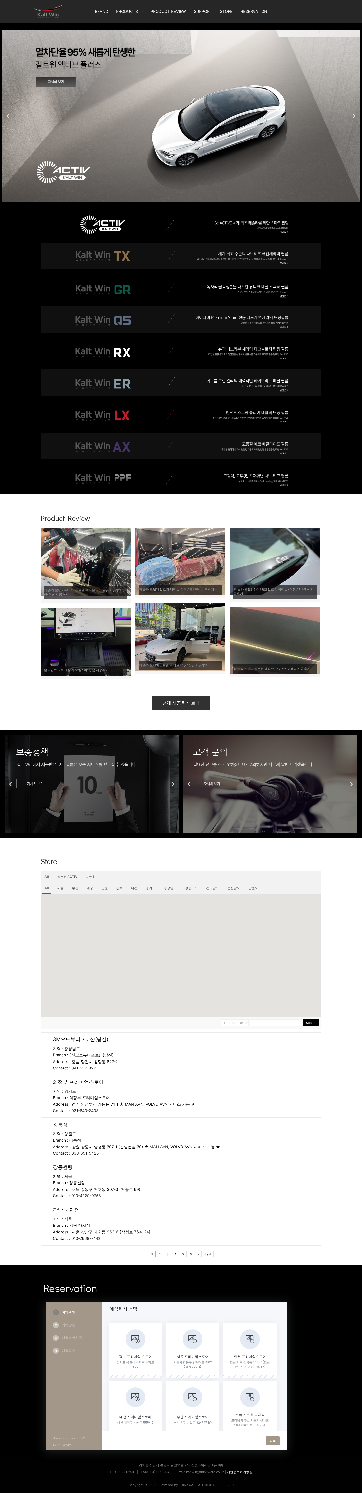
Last (208, 1254)
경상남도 (170, 888)
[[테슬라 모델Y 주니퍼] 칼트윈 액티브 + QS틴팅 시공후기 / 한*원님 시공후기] (86, 561)
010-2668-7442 (85, 1238)
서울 (60, 888)
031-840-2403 (85, 1110)
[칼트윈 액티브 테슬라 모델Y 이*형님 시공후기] (86, 641)
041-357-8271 (84, 1068)
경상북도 (191, 888)
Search (311, 1023)
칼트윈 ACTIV (67, 877)
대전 (134, 888)
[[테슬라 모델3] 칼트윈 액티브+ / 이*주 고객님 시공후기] (275, 640)
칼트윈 (90, 877)
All (46, 877)
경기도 (150, 888)
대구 (90, 888)
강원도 (253, 888)
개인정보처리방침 (239, 1472)
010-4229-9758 (86, 1195)
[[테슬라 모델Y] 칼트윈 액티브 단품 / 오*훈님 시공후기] (180, 561)
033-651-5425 (85, 1153)
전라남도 (212, 888)
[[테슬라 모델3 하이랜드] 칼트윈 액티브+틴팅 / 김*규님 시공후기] (275, 561)
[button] (140, 11)
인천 (104, 888)
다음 (273, 1441)
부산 (75, 888)
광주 (119, 888)
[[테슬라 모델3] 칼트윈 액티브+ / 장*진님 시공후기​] (180, 636)
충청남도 (233, 888)
